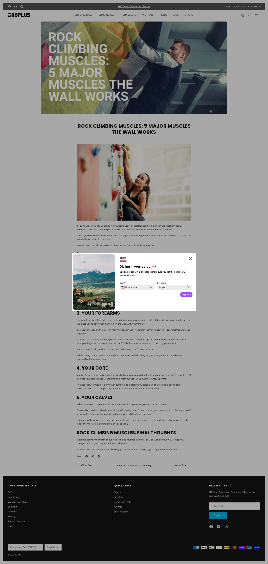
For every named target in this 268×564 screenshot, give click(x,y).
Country (123, 283)
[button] (190, 259)
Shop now (186, 294)
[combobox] (129, 287)
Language (161, 283)
